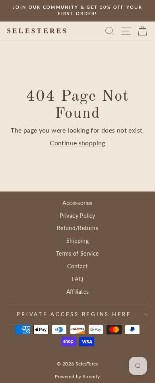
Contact (77, 266)
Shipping (77, 240)
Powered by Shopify (77, 376)
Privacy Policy (77, 215)
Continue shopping (77, 143)
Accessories (77, 202)
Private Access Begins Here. (75, 314)
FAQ (77, 279)
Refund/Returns (77, 228)
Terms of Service (77, 253)
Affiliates (77, 291)
